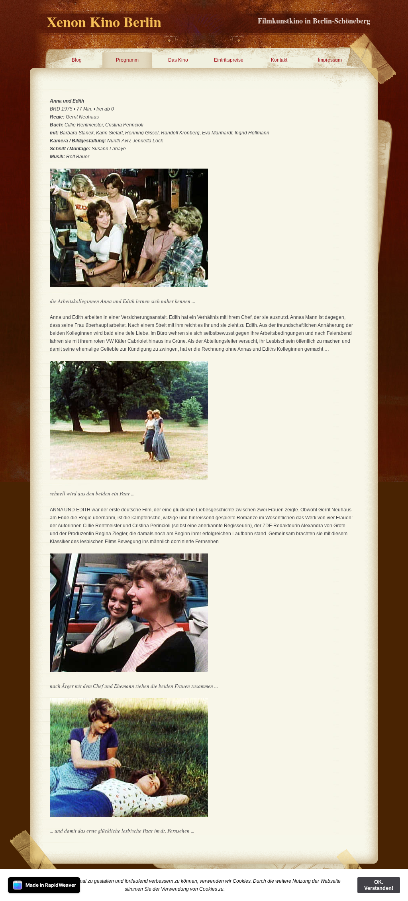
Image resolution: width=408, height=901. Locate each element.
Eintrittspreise (228, 60)
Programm (127, 60)
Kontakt (279, 60)
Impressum (330, 60)
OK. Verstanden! (378, 885)
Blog (77, 60)
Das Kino (178, 60)
